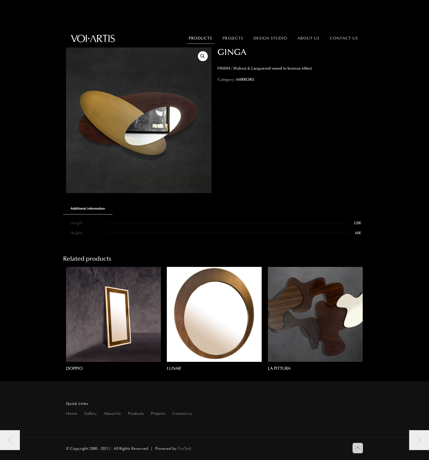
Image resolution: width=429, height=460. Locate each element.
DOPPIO (74, 369)
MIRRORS (245, 80)
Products (136, 414)
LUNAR (174, 369)
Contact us (182, 414)
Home (71, 414)
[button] (203, 56)
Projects (158, 414)
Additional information (88, 208)
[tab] (87, 208)
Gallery (90, 414)
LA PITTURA (279, 369)
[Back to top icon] (358, 448)
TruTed (184, 449)
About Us (112, 414)
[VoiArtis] (93, 38)
